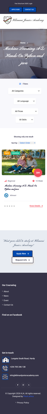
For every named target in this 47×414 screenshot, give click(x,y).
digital (7, 153)
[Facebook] (18, 385)
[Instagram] (23, 385)
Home (22, 43)
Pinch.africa (28, 396)
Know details (35, 206)
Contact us (29, 9)
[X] (29, 385)
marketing (15, 153)
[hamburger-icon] (41, 29)
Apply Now (16, 9)
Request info (21, 260)
